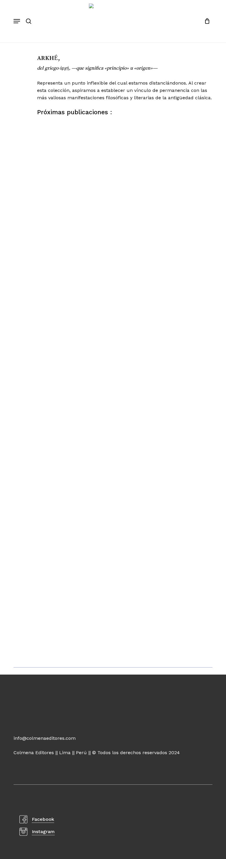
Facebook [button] (43, 819)
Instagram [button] (43, 831)
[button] (17, 21)
